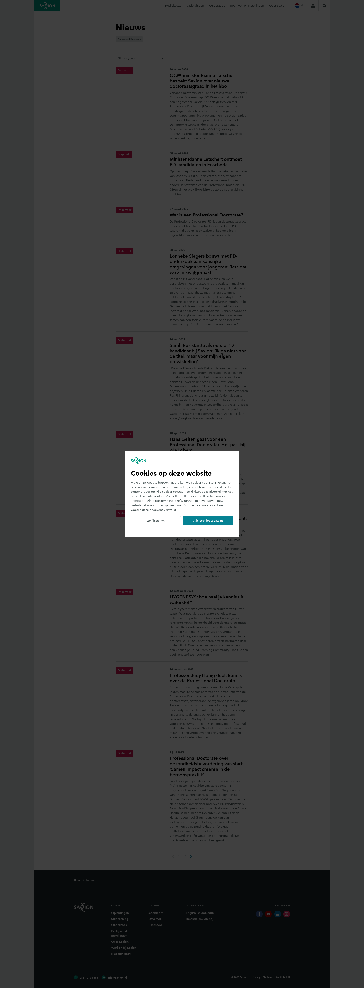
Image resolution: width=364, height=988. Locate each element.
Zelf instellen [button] (156, 520)
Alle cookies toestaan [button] (208, 520)
